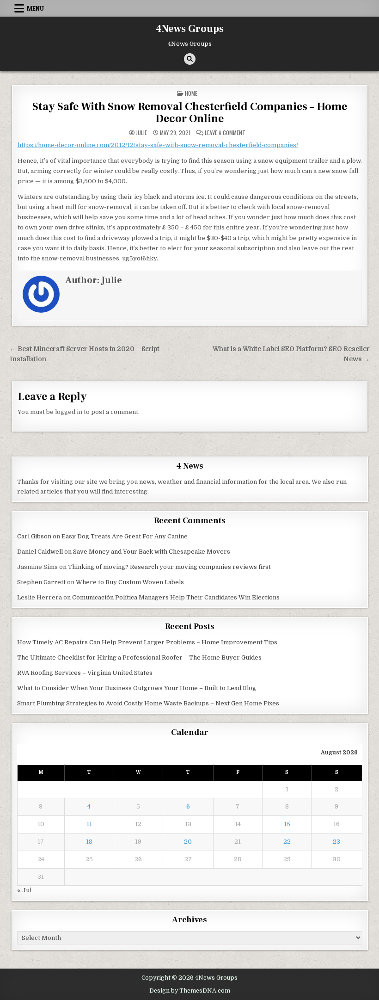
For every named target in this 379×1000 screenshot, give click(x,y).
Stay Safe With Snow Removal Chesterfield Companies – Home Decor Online (189, 112)
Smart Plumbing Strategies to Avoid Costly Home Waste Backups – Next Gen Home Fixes (148, 703)
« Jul (24, 890)
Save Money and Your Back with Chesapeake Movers (151, 551)
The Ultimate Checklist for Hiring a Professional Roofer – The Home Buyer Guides (139, 657)
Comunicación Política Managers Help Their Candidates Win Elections (176, 597)
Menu (35, 8)
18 (89, 841)
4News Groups (190, 28)
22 (287, 841)
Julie (141, 133)
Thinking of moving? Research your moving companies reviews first (169, 566)
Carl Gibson (34, 536)
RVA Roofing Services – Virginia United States (85, 672)
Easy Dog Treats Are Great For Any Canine (124, 536)
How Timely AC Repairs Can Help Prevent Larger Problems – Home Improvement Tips (147, 642)
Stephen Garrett (41, 582)
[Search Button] (190, 59)
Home (191, 93)
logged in (68, 411)
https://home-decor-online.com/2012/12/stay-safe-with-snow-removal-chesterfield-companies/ (158, 145)
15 (287, 824)
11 (89, 824)
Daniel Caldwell (40, 551)
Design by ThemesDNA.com (189, 991)
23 (336, 841)
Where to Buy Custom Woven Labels (130, 582)
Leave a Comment (225, 133)
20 (188, 841)
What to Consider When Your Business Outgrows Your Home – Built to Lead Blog (136, 688)
